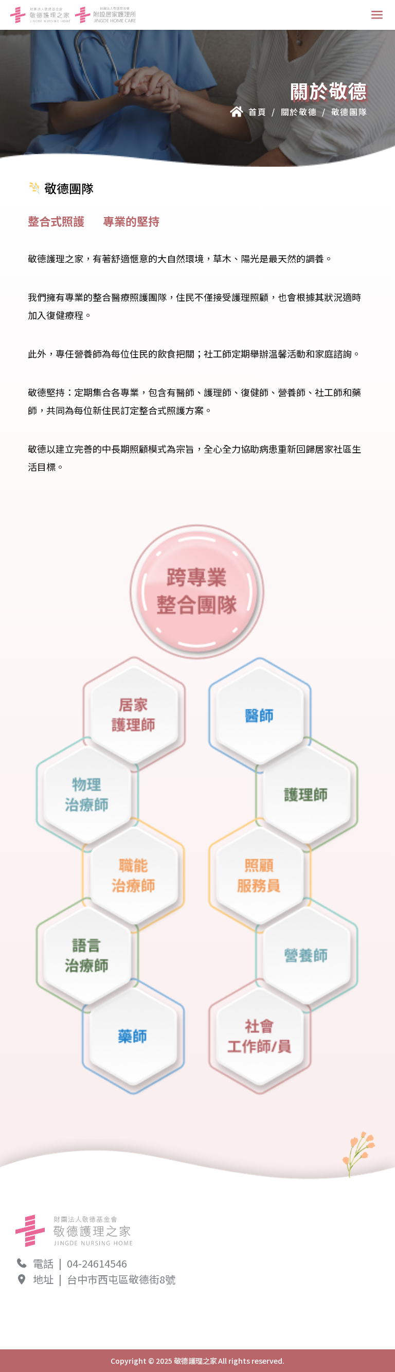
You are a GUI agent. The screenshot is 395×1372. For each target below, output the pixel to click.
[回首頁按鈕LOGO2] (105, 15)
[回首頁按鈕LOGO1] (40, 15)
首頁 (257, 111)
